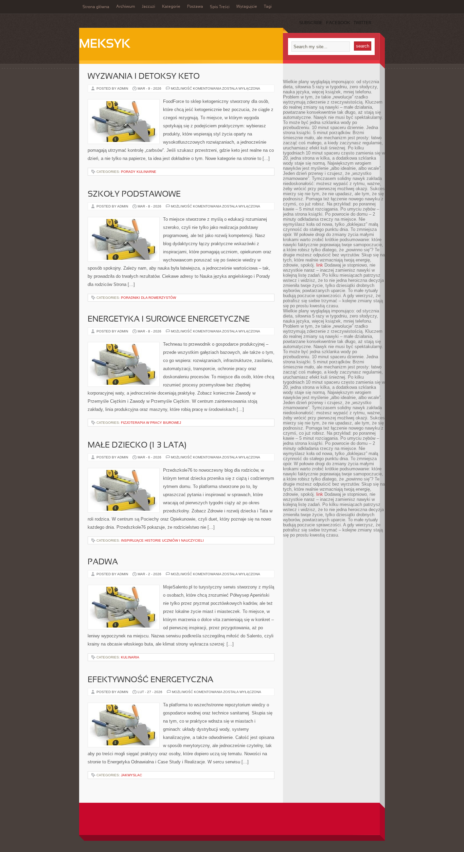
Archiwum (125, 7)
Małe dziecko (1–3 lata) (137, 445)
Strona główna (96, 7)
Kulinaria (130, 657)
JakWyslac (131, 775)
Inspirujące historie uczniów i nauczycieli (162, 540)
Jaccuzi (148, 7)
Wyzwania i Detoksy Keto (144, 76)
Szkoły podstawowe (134, 194)
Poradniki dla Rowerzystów (148, 298)
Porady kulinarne (138, 172)
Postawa (195, 7)
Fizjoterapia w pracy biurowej (151, 422)
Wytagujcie (246, 7)
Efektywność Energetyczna (150, 680)
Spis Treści (220, 7)
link (319, 265)
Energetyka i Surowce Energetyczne (169, 319)
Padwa (103, 562)
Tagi (268, 7)
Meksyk (104, 44)
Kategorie (171, 7)
